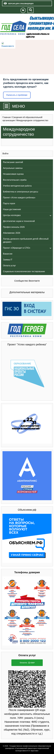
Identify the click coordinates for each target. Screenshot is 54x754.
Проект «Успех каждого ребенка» (19, 197)
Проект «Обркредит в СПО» (16, 248)
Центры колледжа (12, 215)
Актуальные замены (13, 168)
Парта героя (9, 203)
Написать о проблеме (16, 95)
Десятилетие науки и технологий (19, 221)
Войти (5, 153)
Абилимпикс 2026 (11, 233)
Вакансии (7, 254)
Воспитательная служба (14, 180)
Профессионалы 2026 (14, 227)
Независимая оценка (13, 174)
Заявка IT (7, 260)
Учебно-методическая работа (17, 186)
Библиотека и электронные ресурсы (20, 192)
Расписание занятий (13, 162)
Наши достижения (12, 209)
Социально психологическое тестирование (24, 271)
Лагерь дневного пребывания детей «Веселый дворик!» (25, 240)
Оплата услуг (9, 265)
